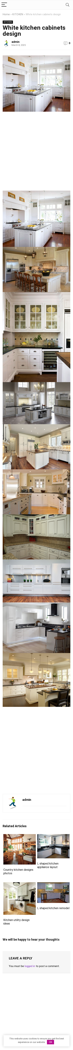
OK (50, 1042)
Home (6, 14)
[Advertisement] (36, 152)
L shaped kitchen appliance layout (47, 865)
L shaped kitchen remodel (53, 908)
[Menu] (4, 5)
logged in (30, 966)
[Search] (67, 5)
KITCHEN (17, 14)
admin (15, 42)
